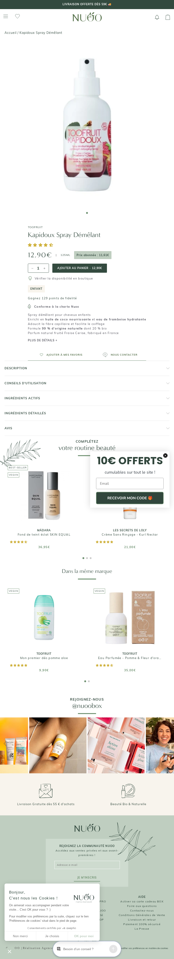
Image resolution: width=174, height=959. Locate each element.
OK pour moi (84, 936)
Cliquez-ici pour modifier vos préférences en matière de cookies (135, 948)
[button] (41, 245)
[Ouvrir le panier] (168, 17)
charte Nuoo (69, 306)
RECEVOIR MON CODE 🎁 (129, 498)
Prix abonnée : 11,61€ (93, 255)
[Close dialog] (165, 455)
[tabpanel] (87, 124)
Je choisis (52, 936)
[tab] (87, 213)
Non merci (20, 936)
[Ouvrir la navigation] (5, 16)
